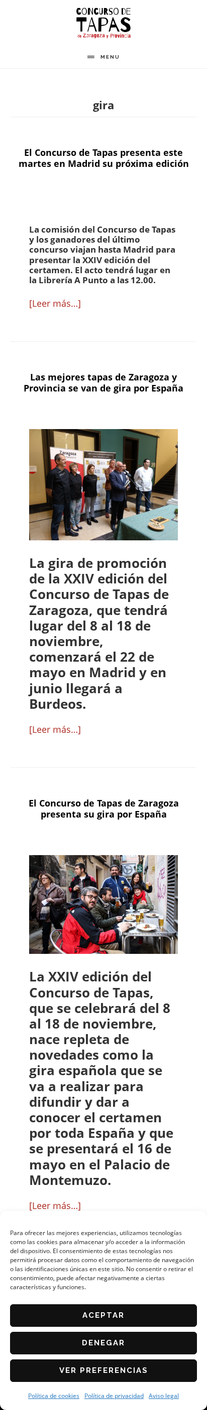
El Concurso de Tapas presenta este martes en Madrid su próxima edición (104, 157)
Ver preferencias (103, 1370)
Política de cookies (53, 1395)
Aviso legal (164, 1395)
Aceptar (103, 1315)
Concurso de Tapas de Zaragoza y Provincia (103, 23)
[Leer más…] (55, 303)
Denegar (103, 1342)
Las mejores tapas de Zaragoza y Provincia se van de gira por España (103, 382)
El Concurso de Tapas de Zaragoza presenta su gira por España (104, 808)
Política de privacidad (114, 1395)
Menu (110, 57)
